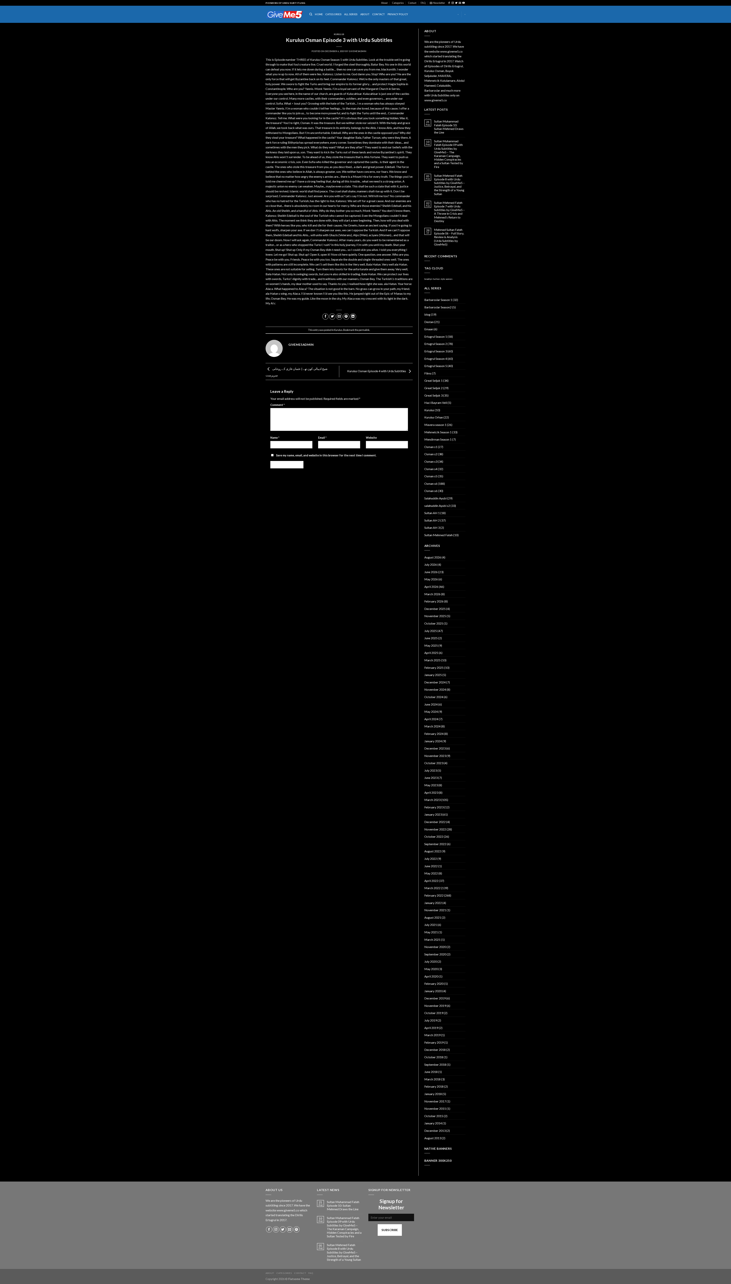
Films (427, 373)
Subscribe (389, 1230)
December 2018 (435, 1049)
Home (319, 14)
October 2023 (433, 763)
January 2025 (433, 675)
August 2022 (432, 851)
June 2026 (431, 572)
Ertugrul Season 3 (435, 351)
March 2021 (432, 939)
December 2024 (435, 682)
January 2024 (433, 741)
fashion (436, 279)
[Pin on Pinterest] (346, 316)
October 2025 (433, 623)
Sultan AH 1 (432, 513)
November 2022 (435, 829)
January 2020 (433, 991)
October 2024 (433, 697)
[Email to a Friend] (339, 316)
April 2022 (431, 880)
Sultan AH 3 (432, 527)
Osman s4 (430, 469)
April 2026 (431, 586)
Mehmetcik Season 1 (438, 432)
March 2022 (432, 888)
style (443, 279)
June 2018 (431, 1072)
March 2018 (432, 1079)
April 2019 (431, 1028)
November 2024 (435, 689)
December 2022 (435, 822)
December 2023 (435, 748)
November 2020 (435, 947)
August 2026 (432, 557)
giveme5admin (357, 51)
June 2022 (431, 866)
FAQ (423, 2)
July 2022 (430, 858)
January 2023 (433, 814)
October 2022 (433, 836)
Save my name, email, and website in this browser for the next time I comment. (326, 455)
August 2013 (432, 1138)
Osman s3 (430, 461)
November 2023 (435, 756)
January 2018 (433, 1094)
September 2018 (435, 1064)
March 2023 (432, 800)
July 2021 (430, 924)
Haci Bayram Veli (435, 402)
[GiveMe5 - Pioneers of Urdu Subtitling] (285, 14)
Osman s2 (430, 454)
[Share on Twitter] (332, 316)
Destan (429, 322)
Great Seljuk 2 (433, 388)
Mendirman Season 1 (438, 439)
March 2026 (432, 594)
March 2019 (432, 1035)
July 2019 (430, 1020)
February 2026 (434, 601)
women (449, 279)
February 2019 (434, 1042)
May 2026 (431, 579)
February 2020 (434, 983)
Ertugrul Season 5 (435, 366)
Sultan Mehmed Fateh (438, 535)
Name (274, 437)
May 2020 (431, 969)
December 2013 (435, 1130)
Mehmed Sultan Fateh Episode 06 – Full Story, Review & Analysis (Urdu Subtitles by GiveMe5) (449, 237)
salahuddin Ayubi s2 (437, 505)
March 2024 (432, 726)
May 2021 (431, 932)
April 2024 (431, 719)
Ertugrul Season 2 (435, 344)
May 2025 (431, 645)
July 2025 (430, 631)
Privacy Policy (398, 14)
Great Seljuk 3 (433, 395)
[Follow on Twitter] (456, 3)
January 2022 (433, 903)
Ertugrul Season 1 (435, 336)
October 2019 (433, 1013)
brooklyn (428, 279)
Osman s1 (430, 447)
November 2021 (435, 910)
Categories (398, 2)
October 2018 (433, 1057)
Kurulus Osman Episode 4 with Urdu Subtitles (377, 371)
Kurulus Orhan (433, 417)
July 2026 (430, 564)
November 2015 (435, 1108)
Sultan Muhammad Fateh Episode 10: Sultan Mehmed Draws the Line (449, 126)
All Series (351, 14)
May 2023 (431, 785)
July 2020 (430, 961)
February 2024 (434, 733)
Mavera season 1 (435, 424)
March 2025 (432, 660)
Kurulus (339, 34)
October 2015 (433, 1116)
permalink (364, 329)
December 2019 (435, 998)
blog (427, 314)
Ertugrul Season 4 (435, 358)
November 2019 (435, 1005)
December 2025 (435, 608)
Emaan (428, 329)
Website (371, 437)
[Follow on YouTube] (463, 3)
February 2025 (434, 667)
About (384, 2)
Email (322, 437)
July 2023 (430, 770)
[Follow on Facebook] (449, 3)
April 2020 (431, 976)
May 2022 (431, 873)
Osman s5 (430, 476)
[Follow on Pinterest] (296, 1229)
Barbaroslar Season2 (438, 307)
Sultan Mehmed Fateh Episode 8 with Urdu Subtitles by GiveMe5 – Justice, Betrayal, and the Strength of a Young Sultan (449, 185)
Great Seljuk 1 (433, 380)
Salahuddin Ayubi (435, 498)
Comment (277, 404)
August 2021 (432, 917)
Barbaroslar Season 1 (438, 300)
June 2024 (431, 704)
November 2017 (435, 1101)
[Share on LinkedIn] (353, 316)
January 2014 (433, 1123)
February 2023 (434, 807)
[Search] (310, 14)
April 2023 (431, 792)
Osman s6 (430, 483)
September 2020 (435, 954)
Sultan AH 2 (432, 520)
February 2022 (434, 895)
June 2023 (431, 777)
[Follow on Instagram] (453, 3)
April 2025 (431, 652)
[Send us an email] (460, 3)
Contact (412, 2)
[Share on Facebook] (325, 316)
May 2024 (431, 711)
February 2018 (434, 1086)
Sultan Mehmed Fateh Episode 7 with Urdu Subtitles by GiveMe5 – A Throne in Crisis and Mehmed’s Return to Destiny (449, 212)
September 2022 (435, 844)
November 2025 (435, 616)
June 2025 (431, 638)
